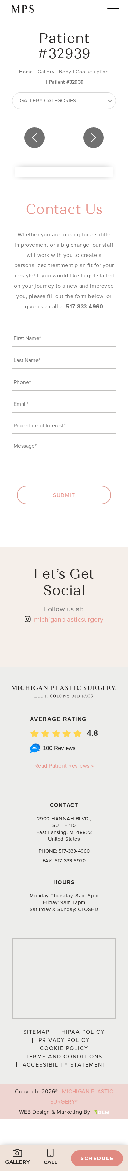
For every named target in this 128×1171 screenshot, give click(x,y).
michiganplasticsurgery (68, 619)
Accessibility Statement (64, 1065)
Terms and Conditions (64, 1056)
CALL (50, 1162)
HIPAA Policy (83, 1032)
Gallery (46, 71)
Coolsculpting (92, 71)
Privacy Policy (64, 1040)
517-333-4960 (84, 306)
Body (65, 71)
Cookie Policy (64, 1048)
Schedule (97, 1158)
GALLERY (17, 1162)
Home (26, 71)
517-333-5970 (70, 860)
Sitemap (36, 1032)
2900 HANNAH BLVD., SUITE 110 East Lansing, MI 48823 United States (64, 829)
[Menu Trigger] (113, 8)
